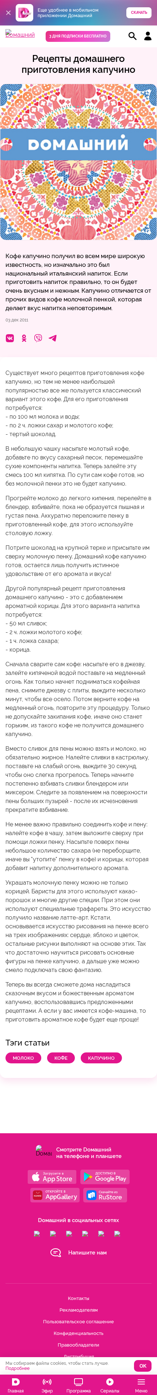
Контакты (78, 1298)
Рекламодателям (79, 1310)
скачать (139, 13)
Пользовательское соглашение (78, 1321)
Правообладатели (78, 1345)
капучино (101, 1058)
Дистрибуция (79, 1356)
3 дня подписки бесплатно (78, 36)
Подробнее (17, 1368)
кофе (61, 1058)
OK (142, 1366)
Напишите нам (87, 1252)
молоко (23, 1058)
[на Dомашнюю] (20, 34)
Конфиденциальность (78, 1333)
